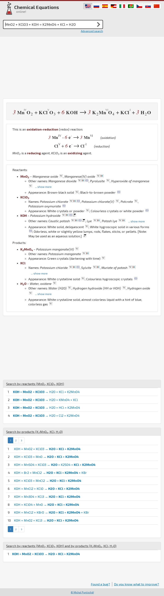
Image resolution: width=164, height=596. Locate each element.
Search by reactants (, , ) (35, 384)
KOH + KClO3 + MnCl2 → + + (47, 480)
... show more (43, 186)
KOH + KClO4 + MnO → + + (46, 504)
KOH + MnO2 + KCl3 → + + (46, 520)
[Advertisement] (82, 66)
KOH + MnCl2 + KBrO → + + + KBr (51, 512)
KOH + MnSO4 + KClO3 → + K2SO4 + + (54, 464)
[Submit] (98, 24)
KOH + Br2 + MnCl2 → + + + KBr (50, 472)
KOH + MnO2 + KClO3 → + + (47, 449)
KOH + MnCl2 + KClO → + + (47, 488)
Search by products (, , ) (34, 432)
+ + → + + (46, 554)
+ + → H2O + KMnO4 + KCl (45, 400)
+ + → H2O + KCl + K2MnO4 (46, 392)
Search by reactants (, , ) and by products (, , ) (61, 546)
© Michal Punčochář (82, 592)
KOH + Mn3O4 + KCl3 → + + (47, 496)
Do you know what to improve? (136, 584)
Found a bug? (100, 584)
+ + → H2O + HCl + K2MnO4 (46, 407)
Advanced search (92, 31)
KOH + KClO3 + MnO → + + (46, 456)
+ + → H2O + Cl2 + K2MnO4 (46, 415)
